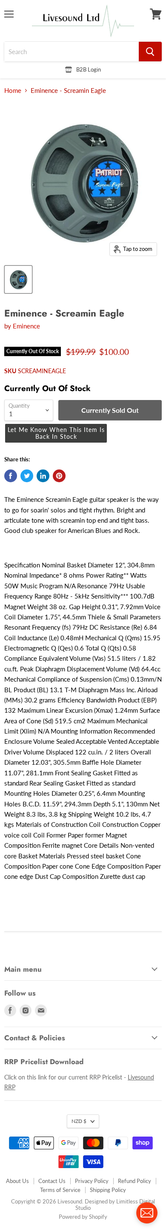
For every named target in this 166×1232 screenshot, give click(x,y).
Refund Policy (134, 1180)
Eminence (26, 326)
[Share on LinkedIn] (43, 475)
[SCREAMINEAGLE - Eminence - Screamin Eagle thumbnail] (18, 279)
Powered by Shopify (83, 1216)
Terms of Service (60, 1189)
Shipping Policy (108, 1189)
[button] (56, 433)
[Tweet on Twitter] (26, 475)
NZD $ (79, 1121)
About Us (17, 1180)
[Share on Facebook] (10, 475)
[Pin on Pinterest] (59, 475)
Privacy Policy (92, 1180)
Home (12, 90)
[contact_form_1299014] (146, 1212)
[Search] (150, 51)
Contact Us (52, 1180)
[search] (71, 51)
